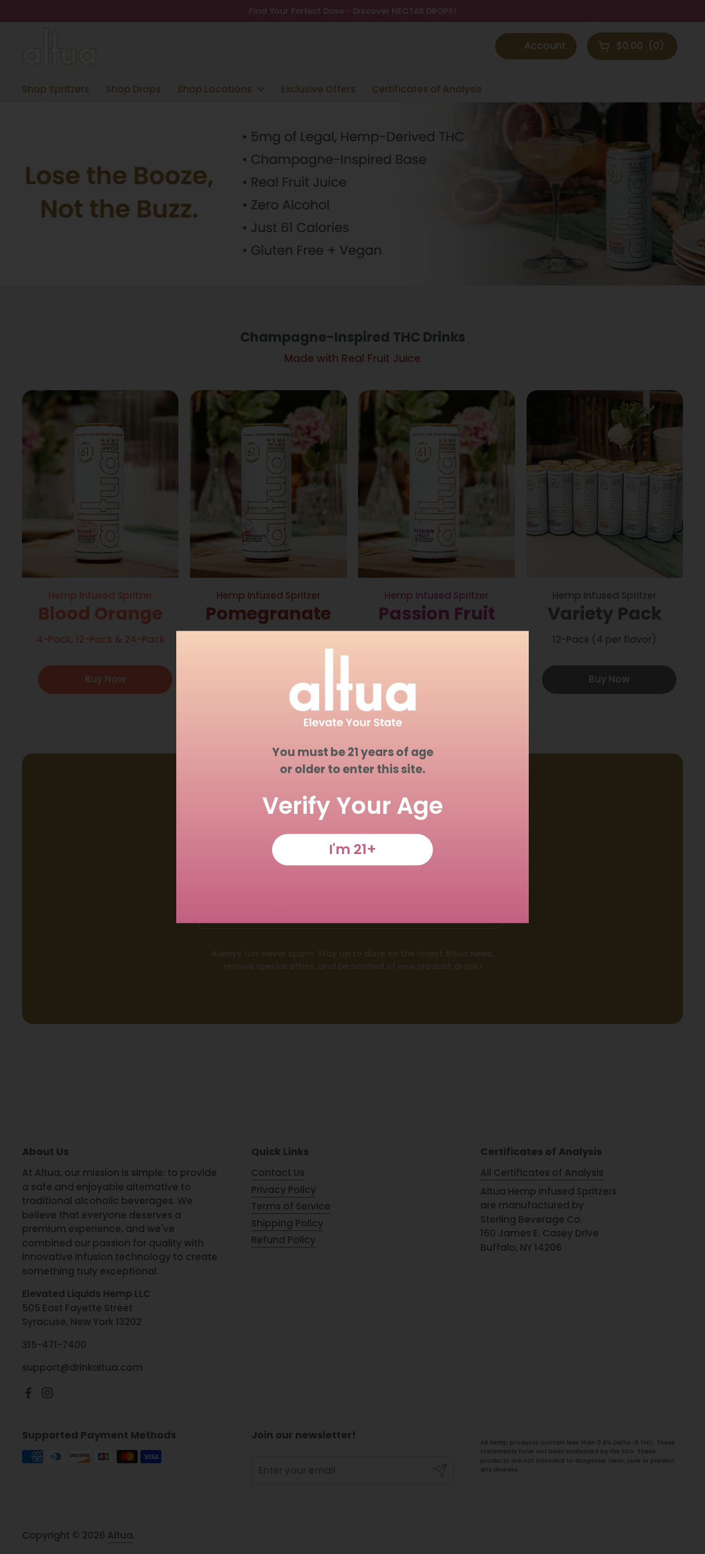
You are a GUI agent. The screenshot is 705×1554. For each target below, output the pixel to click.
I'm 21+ (352, 849)
